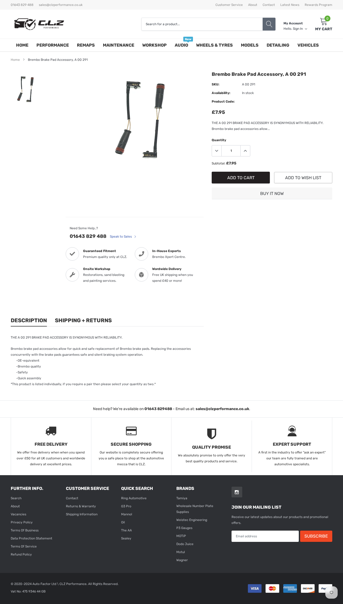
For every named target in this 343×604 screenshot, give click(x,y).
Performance (52, 45)
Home (22, 45)
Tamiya (181, 498)
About (252, 4)
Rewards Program (318, 4)
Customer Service (229, 4)
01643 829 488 (88, 236)
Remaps (86, 45)
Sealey (126, 538)
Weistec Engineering (191, 520)
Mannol (126, 514)
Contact (269, 4)
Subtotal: (218, 163)
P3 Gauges (184, 528)
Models (250, 45)
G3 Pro (126, 506)
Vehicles (308, 45)
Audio (181, 45)
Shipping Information (82, 514)
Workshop (154, 45)
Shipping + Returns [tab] (83, 320)
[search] (269, 24)
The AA (126, 530)
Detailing (278, 45)
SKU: (215, 84)
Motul (180, 552)
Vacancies (18, 514)
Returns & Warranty (81, 506)
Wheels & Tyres (214, 45)
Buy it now (272, 193)
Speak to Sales (121, 236)
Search (16, 498)
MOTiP (181, 536)
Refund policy (21, 554)
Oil (123, 522)
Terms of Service (24, 546)
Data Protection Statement (31, 538)
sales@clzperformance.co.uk (61, 4)
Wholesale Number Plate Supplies (194, 509)
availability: (221, 93)
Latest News (289, 4)
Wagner (182, 560)
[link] (25, 89)
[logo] (39, 24)
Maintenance (118, 45)
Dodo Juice (184, 544)
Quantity (219, 140)
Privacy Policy (22, 522)
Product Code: (223, 101)
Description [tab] (29, 320)
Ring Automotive (134, 498)
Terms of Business (25, 530)
